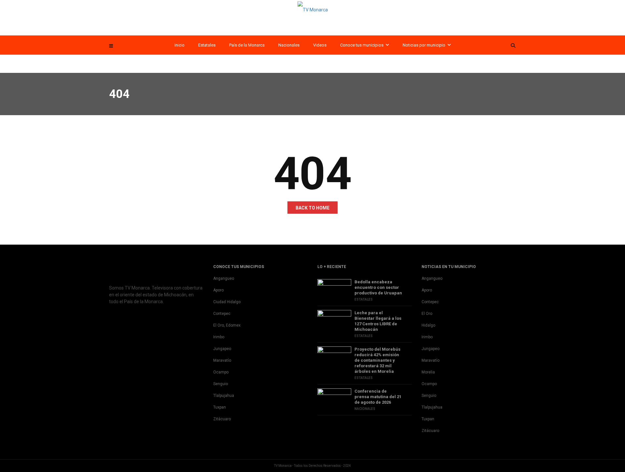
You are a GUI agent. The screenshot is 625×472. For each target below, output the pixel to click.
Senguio (220, 384)
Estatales (206, 45)
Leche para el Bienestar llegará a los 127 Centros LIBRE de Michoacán (377, 321)
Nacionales (288, 45)
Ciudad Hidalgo (227, 302)
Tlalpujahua (223, 395)
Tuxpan (219, 407)
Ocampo (221, 372)
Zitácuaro (222, 419)
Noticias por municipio (424, 45)
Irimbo (218, 337)
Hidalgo (428, 325)
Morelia (428, 372)
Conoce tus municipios (361, 45)
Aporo (218, 290)
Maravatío (222, 360)
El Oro (427, 313)
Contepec (221, 313)
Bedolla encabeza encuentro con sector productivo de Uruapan (378, 287)
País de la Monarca (247, 45)
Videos (319, 45)
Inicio (179, 45)
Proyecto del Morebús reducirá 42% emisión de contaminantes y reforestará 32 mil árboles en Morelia (377, 360)
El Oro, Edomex (227, 325)
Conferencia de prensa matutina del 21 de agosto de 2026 (377, 397)
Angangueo (223, 278)
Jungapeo (222, 348)
